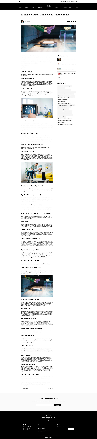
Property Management (61, 101)
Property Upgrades (61, 122)
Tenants (71, 124)
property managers (69, 114)
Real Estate (60, 93)
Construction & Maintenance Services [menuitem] (44, 430)
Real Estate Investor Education (63, 124)
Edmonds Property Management (70, 91)
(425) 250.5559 (75, 1)
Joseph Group (60, 95)
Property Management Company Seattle (64, 120)
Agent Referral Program (67, 7)
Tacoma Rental (72, 105)
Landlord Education (61, 88)
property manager (61, 114)
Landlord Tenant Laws (61, 107)
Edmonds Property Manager (62, 99)
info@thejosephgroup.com (65, 1)
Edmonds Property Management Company (64, 118)
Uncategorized (60, 91)
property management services (69, 95)
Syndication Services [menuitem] (41, 431)
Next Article (49, 388)
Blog (77, 7)
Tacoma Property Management (63, 105)
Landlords (68, 107)
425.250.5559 (25, 429)
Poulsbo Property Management (63, 109)
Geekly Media (50, 437)
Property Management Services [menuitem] (43, 426)
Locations (56, 7)
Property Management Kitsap (68, 93)
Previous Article (25, 388)
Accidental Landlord (61, 116)
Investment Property (68, 86)
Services (26, 7)
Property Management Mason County (64, 103)
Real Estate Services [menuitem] (41, 428)
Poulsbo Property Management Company (64, 112)
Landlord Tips (60, 86)
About (20, 7)
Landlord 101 (60, 97)
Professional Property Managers (69, 97)
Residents (40, 7)
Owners (33, 7)
